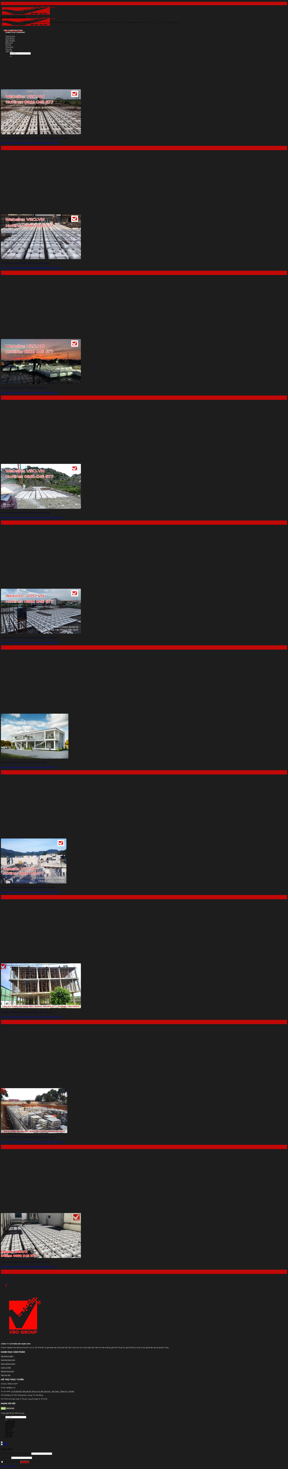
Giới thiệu (10, 38)
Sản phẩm (10, 40)
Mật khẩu (6, 1458)
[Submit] (11, 56)
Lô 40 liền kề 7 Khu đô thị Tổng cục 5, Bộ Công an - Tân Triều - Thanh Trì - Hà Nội (42, 1391)
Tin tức (8, 49)
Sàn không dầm (7, 1356)
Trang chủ (10, 36)
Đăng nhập (24, 1462)
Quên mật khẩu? (8, 1466)
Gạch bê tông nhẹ (8, 1360)
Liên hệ (8, 51)
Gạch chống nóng (8, 1364)
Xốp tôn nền (5, 1375)
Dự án (8, 45)
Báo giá (9, 43)
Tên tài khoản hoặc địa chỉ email (16, 1453)
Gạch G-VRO (6, 1368)
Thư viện (9, 47)
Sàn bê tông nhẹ (7, 1371)
